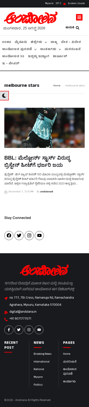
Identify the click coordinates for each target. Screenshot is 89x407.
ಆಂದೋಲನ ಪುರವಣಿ (69, 372)
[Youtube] (39, 235)
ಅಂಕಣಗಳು (69, 382)
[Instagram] (29, 235)
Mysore (38, 377)
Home (56, 86)
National (39, 369)
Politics (38, 385)
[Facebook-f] (8, 329)
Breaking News (42, 354)
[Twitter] (19, 235)
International (41, 362)
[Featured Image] (44, 128)
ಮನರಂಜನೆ (69, 362)
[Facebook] (8, 235)
